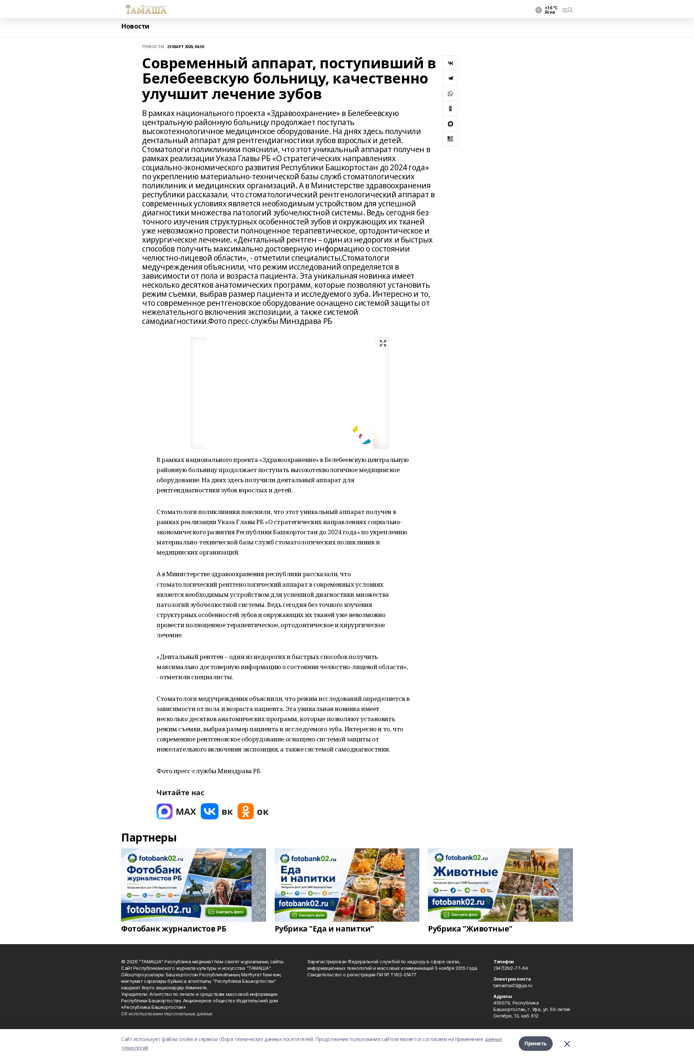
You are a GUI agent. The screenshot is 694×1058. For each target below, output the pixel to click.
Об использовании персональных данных (167, 1013)
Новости (135, 26)
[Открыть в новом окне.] (176, 811)
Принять (535, 1043)
